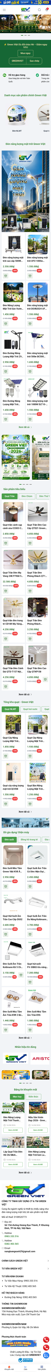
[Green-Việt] (25, 24)
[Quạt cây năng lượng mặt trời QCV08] (13, 772)
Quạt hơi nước (30, 709)
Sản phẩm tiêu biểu (14, 489)
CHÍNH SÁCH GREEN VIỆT (15, 1260)
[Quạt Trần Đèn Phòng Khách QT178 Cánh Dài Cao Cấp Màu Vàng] (38, 559)
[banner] (16, 457)
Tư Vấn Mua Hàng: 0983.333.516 (21, 1280)
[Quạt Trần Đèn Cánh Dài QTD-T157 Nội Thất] (13, 655)
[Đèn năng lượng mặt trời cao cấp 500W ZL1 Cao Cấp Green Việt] (13, 244)
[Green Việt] (25, 9)
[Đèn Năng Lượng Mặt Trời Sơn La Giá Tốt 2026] (38, 1142)
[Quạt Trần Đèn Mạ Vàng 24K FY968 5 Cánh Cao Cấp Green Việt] (13, 559)
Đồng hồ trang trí (29, 839)
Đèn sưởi (9, 839)
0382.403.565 (12, 1244)
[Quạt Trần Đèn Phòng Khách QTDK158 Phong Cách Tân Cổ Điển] (38, 607)
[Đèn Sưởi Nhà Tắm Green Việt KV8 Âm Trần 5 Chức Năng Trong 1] (13, 855)
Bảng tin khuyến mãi (25, 1089)
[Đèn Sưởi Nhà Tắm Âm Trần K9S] (38, 998)
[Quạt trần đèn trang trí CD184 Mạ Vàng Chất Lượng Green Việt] (13, 607)
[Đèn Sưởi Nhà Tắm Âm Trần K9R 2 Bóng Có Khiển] (13, 998)
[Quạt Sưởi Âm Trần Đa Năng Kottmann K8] (38, 903)
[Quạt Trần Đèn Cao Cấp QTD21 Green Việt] (38, 512)
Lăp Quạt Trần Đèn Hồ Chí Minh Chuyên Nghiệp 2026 (12, 1153)
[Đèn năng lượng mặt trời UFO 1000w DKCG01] (38, 244)
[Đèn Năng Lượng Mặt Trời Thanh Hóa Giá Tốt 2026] (13, 1108)
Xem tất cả (24, 427)
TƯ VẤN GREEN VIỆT (12, 1268)
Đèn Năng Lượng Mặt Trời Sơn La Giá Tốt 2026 (36, 1153)
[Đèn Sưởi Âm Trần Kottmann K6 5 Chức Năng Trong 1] (13, 951)
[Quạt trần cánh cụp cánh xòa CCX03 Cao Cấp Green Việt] (13, 512)
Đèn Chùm (27, 496)
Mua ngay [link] (26, 53)
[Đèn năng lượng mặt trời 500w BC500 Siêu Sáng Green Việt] (38, 340)
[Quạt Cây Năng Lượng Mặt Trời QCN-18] (13, 725)
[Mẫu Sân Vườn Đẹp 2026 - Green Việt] (38, 1108)
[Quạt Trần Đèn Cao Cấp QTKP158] (38, 655)
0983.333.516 (12, 1236)
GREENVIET (35, 1355)
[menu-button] (4, 9)
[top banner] (25, 2)
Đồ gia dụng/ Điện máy (16, 832)
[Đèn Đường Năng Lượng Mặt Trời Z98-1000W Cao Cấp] (13, 340)
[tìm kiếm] (39, 10)
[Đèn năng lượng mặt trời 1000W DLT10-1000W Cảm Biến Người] (38, 388)
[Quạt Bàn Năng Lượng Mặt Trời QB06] (38, 772)
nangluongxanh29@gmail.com (20, 1251)
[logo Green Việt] (25, 1191)
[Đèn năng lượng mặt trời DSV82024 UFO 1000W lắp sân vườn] (38, 292)
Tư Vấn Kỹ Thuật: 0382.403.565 (20, 1286)
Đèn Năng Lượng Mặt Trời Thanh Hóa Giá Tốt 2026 (12, 1119)
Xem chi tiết (13, 1130)
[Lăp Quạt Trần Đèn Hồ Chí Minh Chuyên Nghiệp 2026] (13, 1142)
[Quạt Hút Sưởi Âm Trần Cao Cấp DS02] (13, 903)
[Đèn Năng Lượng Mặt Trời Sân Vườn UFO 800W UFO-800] (13, 292)
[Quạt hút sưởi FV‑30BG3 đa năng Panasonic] (38, 951)
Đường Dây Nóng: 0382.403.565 (21, 1297)
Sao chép (34, 61)
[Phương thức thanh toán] (25, 1343)
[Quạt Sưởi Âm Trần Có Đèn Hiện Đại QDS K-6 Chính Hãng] (38, 855)
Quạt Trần (10, 496)
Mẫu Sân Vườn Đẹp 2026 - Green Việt (37, 1119)
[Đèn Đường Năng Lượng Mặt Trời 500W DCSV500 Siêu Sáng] (13, 388)
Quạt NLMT (10, 709)
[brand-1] (15, 1058)
